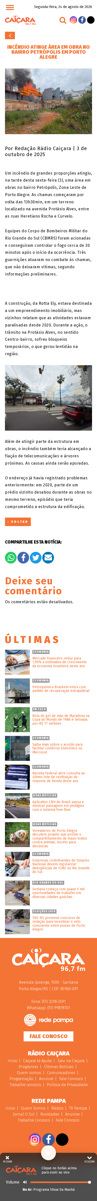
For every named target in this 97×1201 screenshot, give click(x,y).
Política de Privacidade (67, 1084)
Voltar (10, 35)
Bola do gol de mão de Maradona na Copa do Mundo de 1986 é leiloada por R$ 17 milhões (61, 719)
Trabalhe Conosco (34, 1120)
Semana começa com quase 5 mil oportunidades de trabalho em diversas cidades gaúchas (58, 893)
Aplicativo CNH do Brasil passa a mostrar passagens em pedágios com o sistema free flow (58, 806)
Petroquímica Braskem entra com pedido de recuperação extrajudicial (61, 689)
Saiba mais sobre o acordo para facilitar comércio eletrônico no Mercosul (57, 748)
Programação (21, 1078)
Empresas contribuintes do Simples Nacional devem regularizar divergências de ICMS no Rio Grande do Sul (61, 866)
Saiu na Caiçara (71, 1060)
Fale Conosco (49, 1036)
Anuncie (46, 1078)
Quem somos (29, 1072)
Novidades (49, 1114)
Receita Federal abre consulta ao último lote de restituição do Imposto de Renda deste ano (58, 777)
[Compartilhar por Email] (48, 558)
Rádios (57, 1108)
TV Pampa (78, 1108)
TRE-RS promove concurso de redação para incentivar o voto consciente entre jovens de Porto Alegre (58, 923)
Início (12, 1060)
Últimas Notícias (59, 1066)
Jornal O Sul (24, 1114)
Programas (28, 1066)
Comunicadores (61, 1072)
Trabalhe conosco (25, 1084)
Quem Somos (33, 1108)
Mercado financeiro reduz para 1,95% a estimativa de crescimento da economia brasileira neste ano (59, 662)
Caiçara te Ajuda (37, 1060)
